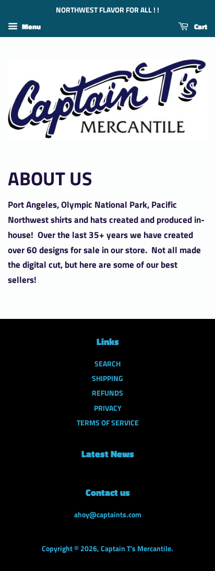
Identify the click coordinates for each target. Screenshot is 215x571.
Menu (30, 26)
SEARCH (107, 364)
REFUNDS (107, 393)
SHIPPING (107, 378)
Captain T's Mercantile (136, 548)
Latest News (107, 454)
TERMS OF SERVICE (108, 423)
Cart (200, 26)
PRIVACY (108, 408)
